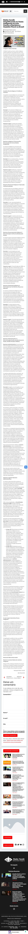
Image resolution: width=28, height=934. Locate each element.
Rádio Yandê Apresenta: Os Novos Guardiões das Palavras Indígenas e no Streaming (18, 756)
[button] (10, 11)
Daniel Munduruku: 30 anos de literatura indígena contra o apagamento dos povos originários (18, 811)
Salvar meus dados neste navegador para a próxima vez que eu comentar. (14, 732)
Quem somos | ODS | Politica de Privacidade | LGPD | (14, 916)
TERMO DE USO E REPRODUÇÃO (14, 918)
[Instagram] (14, 909)
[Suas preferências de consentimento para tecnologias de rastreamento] (25, 931)
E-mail (5, 718)
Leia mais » (14, 758)
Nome (5, 712)
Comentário (7, 694)
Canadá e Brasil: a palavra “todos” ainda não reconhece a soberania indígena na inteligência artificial (18, 769)
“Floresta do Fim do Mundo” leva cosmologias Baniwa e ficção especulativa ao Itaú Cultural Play (18, 777)
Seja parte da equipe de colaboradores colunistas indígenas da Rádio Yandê (18, 762)
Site (4, 724)
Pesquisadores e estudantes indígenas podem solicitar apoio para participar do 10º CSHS (18, 796)
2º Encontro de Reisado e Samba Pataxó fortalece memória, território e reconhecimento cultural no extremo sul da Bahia (18, 804)
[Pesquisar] (25, 11)
